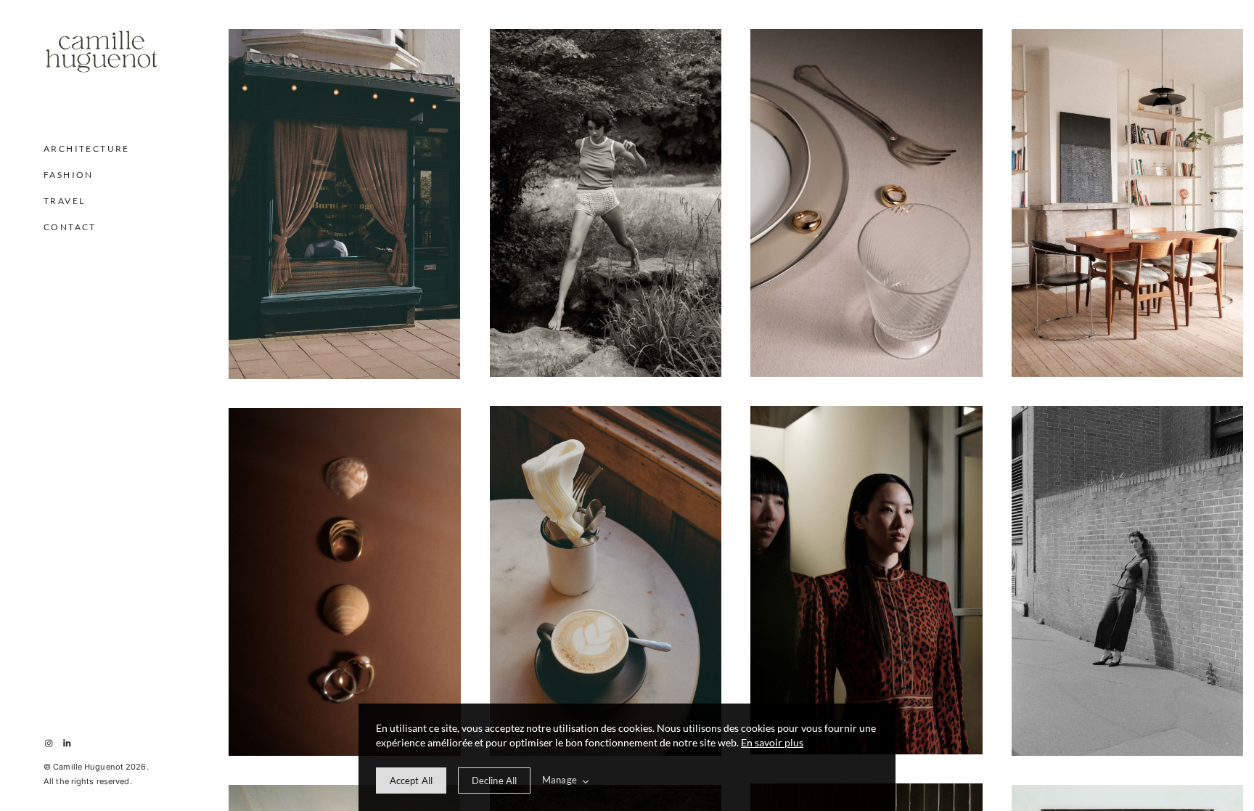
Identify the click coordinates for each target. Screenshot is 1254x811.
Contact (70, 226)
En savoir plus (772, 742)
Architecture (87, 148)
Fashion (69, 174)
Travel (64, 200)
